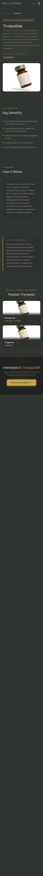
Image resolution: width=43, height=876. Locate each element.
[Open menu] (39, 3)
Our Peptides (7, 13)
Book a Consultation (20, 382)
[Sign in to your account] (34, 3)
